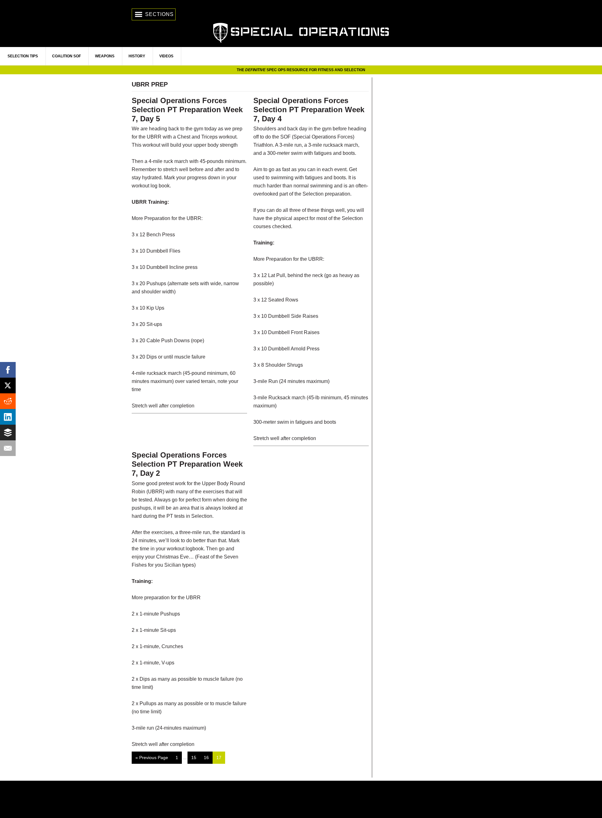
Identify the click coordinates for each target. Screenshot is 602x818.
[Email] (8, 448)
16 (208, 757)
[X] (8, 385)
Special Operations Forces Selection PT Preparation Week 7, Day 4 (308, 109)
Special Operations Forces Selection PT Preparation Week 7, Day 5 (187, 109)
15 (195, 757)
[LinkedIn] (8, 417)
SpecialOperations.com (301, 32)
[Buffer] (8, 432)
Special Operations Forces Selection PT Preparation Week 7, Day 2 (187, 464)
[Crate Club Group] (301, 799)
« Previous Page (151, 759)
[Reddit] (8, 401)
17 (220, 757)
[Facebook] (8, 370)
